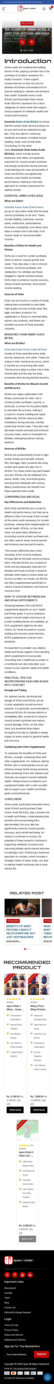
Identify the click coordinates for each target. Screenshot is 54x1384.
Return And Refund (13, 1334)
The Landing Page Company (24, 1368)
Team (7, 1297)
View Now (15, 1110)
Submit (41, 1354)
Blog (6, 1302)
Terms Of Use (11, 1325)
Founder (8, 1293)
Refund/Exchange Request (17, 1312)
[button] (25, 949)
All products (10, 1288)
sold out (27, 1239)
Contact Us (10, 1307)
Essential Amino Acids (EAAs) (21, 207)
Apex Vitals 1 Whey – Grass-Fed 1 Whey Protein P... (14, 1008)
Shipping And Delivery (15, 1339)
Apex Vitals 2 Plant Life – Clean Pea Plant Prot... (26, 1154)
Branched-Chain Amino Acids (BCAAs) (25, 349)
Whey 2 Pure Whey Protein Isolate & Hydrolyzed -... (38, 1008)
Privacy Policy (11, 1330)
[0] (50, 8)
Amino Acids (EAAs (26, 121)
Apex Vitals (28, 50)
